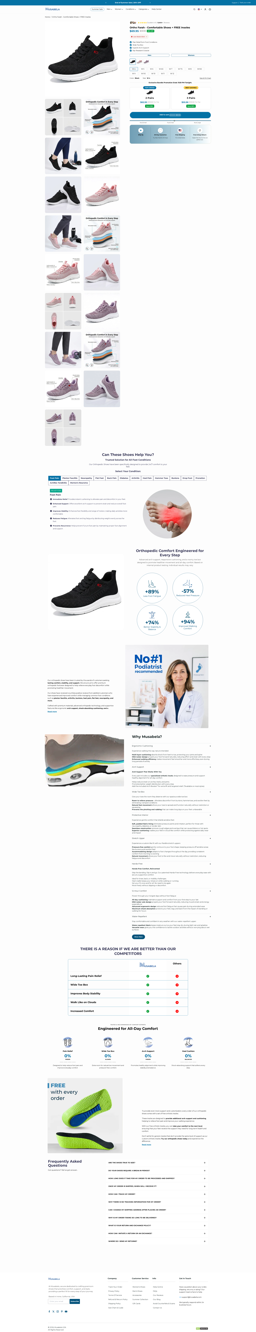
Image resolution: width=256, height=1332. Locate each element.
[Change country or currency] (200, 9)
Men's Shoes (137, 1291)
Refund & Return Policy (118, 1299)
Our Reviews (158, 1295)
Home (47, 17)
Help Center (157, 9)
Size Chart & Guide (115, 1308)
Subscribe (75, 1301)
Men (149, 55)
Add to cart (170, 115)
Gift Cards (136, 1304)
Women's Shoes (138, 1287)
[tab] (54, 478)
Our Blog (156, 1299)
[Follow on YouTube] (66, 1311)
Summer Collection (140, 1299)
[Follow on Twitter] (53, 1311)
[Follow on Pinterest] (61, 1311)
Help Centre (158, 1287)
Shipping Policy (114, 1304)
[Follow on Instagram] (57, 1311)
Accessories (137, 1295)
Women (191, 55)
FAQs (155, 1291)
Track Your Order (115, 1287)
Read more (52, 712)
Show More (138, 937)
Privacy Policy (113, 1291)
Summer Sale (97, 9)
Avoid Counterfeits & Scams (164, 1304)
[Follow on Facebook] (49, 1311)
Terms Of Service (115, 1295)
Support (235, 3)
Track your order (245, 3)
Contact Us (157, 1308)
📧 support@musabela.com (190, 1297)
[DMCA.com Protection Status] (202, 1328)
